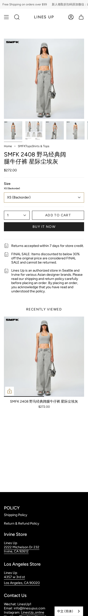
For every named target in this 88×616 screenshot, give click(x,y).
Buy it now (44, 227)
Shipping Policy (15, 515)
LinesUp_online (32, 612)
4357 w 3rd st (14, 577)
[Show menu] (6, 17)
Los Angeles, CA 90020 (22, 583)
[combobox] (69, 611)
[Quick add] (9, 391)
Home (8, 146)
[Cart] (81, 17)
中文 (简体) (65, 611)
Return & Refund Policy (21, 523)
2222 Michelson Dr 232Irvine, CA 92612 (21, 549)
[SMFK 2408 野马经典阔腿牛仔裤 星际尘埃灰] (44, 357)
